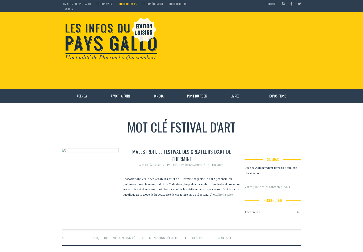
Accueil (68, 238)
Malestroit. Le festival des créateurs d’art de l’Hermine (181, 155)
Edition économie (152, 3)
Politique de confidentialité (111, 238)
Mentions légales (164, 238)
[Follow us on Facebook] (291, 3)
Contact (271, 3)
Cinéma (159, 96)
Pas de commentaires (184, 165)
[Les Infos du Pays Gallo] (110, 40)
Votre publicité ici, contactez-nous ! (268, 187)
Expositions (277, 96)
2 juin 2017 (215, 165)
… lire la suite (224, 194)
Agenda (82, 96)
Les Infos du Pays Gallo (76, 3)
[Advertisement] (232, 50)
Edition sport (104, 3)
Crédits (198, 238)
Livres (235, 96)
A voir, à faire (120, 96)
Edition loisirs (128, 3)
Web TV (69, 9)
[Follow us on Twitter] (298, 3)
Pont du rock (197, 96)
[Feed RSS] (283, 3)
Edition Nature (178, 3)
